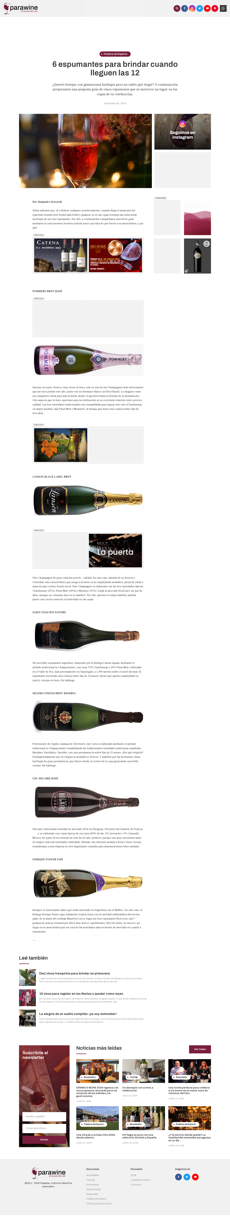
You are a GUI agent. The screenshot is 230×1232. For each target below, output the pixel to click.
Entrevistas (92, 1184)
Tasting (90, 1180)
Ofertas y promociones (98, 1203)
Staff (133, 1175)
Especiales (92, 1194)
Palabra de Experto (96, 1199)
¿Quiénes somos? (141, 1180)
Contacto (136, 1184)
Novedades (92, 1175)
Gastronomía (93, 1189)
